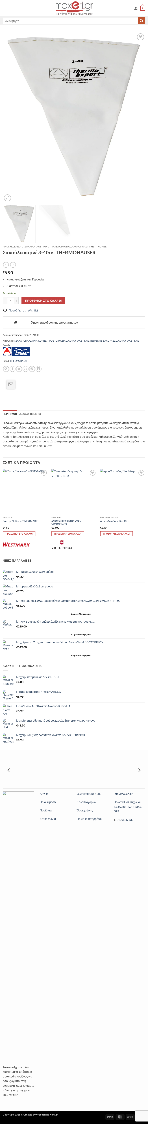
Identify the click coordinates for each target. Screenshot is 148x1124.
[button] (5, 8)
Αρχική (44, 793)
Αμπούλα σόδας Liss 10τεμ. (115, 521)
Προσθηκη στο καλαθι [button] (19, 534)
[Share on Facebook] (13, 369)
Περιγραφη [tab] (10, 413)
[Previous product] (13, 265)
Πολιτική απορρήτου (90, 818)
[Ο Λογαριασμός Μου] (136, 8)
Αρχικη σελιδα (12, 246)
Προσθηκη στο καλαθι (43, 300)
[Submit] (141, 20)
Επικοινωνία (48, 818)
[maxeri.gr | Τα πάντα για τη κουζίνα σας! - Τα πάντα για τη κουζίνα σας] (74, 8)
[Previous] (10, 117)
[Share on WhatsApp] (6, 369)
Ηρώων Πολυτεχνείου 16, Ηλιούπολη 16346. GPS (128, 806)
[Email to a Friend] (26, 369)
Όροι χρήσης (85, 810)
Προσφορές (96, 340)
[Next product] (6, 265)
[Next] (138, 117)
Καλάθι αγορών (86, 802)
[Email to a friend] (10, 384)
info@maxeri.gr (123, 793)
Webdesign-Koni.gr (47, 1114)
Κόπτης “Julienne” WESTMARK (20, 521)
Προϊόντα (46, 810)
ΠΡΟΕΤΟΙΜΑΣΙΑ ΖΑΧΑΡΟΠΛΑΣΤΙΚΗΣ (72, 246)
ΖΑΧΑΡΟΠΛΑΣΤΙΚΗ (36, 246)
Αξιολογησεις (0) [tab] (30, 413)
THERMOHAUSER (19, 360)
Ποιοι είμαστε (48, 802)
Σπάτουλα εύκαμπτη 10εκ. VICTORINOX (66, 522)
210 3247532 (125, 819)
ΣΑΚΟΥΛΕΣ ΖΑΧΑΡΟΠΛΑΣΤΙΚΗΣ (121, 340)
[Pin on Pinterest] (32, 369)
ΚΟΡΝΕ (102, 246)
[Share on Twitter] (19, 369)
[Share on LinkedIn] (39, 369)
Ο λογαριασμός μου (89, 793)
